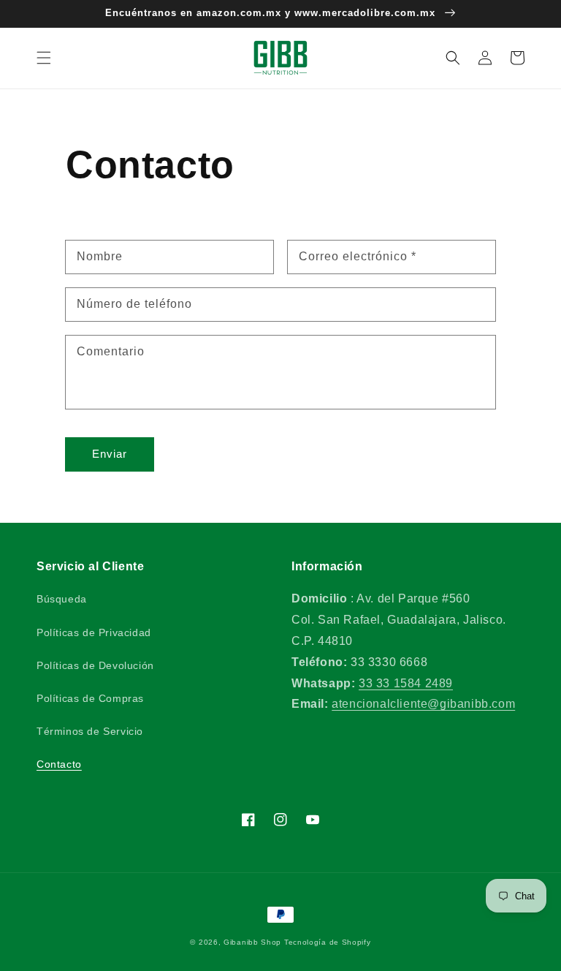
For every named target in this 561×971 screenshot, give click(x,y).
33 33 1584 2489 (406, 683)
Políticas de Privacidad (94, 632)
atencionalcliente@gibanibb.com (423, 704)
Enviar (109, 453)
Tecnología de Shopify (327, 942)
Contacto (59, 764)
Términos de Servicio (90, 731)
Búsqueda (62, 599)
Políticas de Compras (90, 698)
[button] (44, 58)
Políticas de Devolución (95, 665)
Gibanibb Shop (252, 942)
